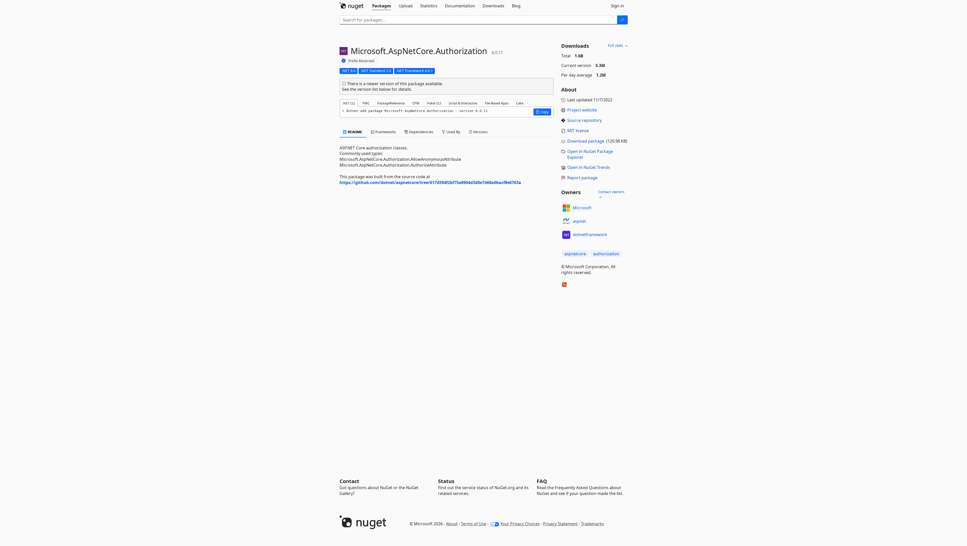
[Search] (622, 20)
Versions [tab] (480, 131)
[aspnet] (566, 221)
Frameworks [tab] (385, 131)
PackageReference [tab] (391, 103)
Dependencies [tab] (420, 131)
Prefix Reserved (361, 60)
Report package (582, 177)
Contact (349, 481)
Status (446, 481)
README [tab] (354, 131)
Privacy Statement (560, 524)
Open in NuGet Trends (588, 167)
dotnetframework (590, 234)
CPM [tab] (415, 103)
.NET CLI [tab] (349, 103)
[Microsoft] (566, 208)
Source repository (584, 120)
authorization (606, 254)
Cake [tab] (519, 103)
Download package (585, 141)
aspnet (579, 221)
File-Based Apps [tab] (496, 103)
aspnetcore (575, 254)
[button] (542, 112)
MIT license (578, 130)
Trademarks (592, 524)
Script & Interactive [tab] (463, 103)
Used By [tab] (452, 131)
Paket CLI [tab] (434, 103)
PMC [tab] (366, 103)
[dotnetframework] (566, 234)
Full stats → (618, 45)
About (452, 524)
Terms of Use (473, 524)
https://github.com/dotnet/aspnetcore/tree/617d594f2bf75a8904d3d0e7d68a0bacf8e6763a (430, 182)
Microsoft (582, 208)
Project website (582, 110)
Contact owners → (611, 194)
